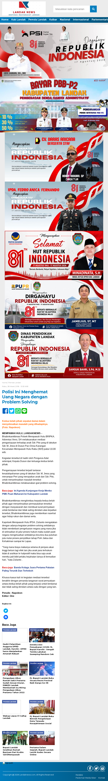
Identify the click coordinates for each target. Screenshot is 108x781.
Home (5, 19)
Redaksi (79, 775)
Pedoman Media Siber (86, 778)
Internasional (81, 19)
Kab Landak (18, 19)
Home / (5, 383)
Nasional (65, 19)
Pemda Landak (37, 19)
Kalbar (53, 19)
